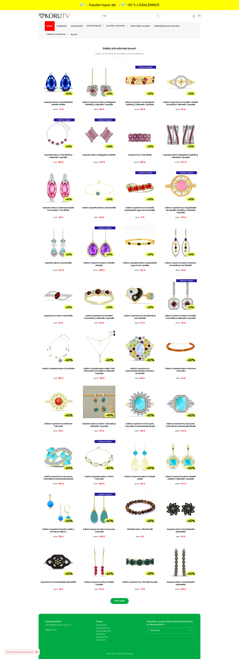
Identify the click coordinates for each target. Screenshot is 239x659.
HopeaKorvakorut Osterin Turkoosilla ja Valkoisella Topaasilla (99, 425)
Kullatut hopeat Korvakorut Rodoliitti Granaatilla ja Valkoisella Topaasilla (180, 317)
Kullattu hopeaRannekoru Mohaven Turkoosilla (180, 369)
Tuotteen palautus (103, 628)
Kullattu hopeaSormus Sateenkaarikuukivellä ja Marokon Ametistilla (140, 371)
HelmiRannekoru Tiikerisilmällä (140, 529)
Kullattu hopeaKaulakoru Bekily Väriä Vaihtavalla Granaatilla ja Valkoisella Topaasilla (99, 371)
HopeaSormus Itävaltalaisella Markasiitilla (58, 582)
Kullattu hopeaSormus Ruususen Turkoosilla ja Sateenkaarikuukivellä (140, 425)
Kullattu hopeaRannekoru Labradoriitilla (99, 208)
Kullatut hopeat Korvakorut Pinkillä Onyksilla (99, 583)
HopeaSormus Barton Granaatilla (58, 316)
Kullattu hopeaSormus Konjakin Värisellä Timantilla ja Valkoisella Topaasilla (180, 103)
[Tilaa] (190, 630)
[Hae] (158, 16)
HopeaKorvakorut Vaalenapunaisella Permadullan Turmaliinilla (58, 209)
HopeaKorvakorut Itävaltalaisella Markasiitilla (181, 530)
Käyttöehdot (101, 634)
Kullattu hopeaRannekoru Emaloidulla (58, 368)
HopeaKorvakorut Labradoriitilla (58, 263)
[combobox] (131, 16)
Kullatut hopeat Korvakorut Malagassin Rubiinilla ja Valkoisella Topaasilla (99, 103)
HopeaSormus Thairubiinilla (140, 155)
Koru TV (114, 654)
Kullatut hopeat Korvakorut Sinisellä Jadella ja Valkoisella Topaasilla (180, 477)
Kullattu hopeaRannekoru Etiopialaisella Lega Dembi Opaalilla (140, 264)
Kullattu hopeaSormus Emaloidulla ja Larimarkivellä (140, 317)
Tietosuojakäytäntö (103, 631)
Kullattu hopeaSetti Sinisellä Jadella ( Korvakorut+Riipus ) (58, 530)
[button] (95, 26)
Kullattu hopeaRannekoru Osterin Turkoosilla (99, 477)
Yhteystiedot (101, 640)
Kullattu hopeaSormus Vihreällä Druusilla (139, 582)
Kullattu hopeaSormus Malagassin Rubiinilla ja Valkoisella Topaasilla (140, 103)
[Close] (36, 652)
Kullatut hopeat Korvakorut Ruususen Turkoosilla (99, 530)
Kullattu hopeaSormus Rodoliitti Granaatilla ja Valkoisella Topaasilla (99, 317)
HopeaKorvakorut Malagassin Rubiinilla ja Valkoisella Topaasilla (180, 156)
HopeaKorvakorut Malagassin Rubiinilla (99, 155)
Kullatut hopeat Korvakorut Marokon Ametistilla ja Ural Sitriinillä (180, 264)
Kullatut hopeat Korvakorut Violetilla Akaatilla (99, 264)
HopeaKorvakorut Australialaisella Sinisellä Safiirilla (58, 103)
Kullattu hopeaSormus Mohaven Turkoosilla (58, 425)
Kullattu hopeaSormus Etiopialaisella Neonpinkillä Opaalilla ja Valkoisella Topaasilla (180, 210)
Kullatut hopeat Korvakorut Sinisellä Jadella (140, 477)
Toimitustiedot (101, 625)
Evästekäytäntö (102, 637)
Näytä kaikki (119, 601)
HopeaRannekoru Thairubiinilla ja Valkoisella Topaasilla (58, 156)
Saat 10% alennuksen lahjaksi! (19, 652)
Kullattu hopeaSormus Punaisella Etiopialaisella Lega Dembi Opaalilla (140, 209)
